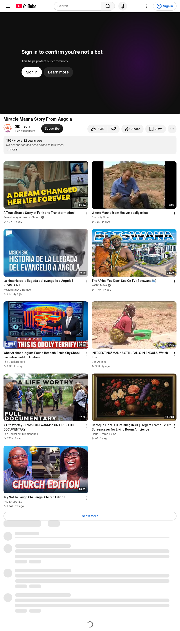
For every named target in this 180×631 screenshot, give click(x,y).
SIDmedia (22, 126)
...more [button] (12, 149)
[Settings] (146, 6)
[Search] (108, 6)
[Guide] (8, 6)
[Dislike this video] (113, 129)
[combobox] (79, 6)
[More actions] (172, 129)
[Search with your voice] (122, 6)
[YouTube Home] (25, 6)
